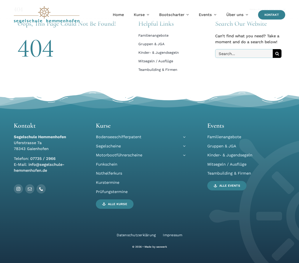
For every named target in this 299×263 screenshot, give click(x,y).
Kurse (103, 126)
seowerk (161, 246)
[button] (115, 204)
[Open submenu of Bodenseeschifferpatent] (183, 137)
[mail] (29, 188)
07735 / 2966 (43, 158)
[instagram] (18, 188)
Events (215, 126)
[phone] (41, 188)
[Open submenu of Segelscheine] (183, 146)
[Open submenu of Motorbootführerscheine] (183, 155)
